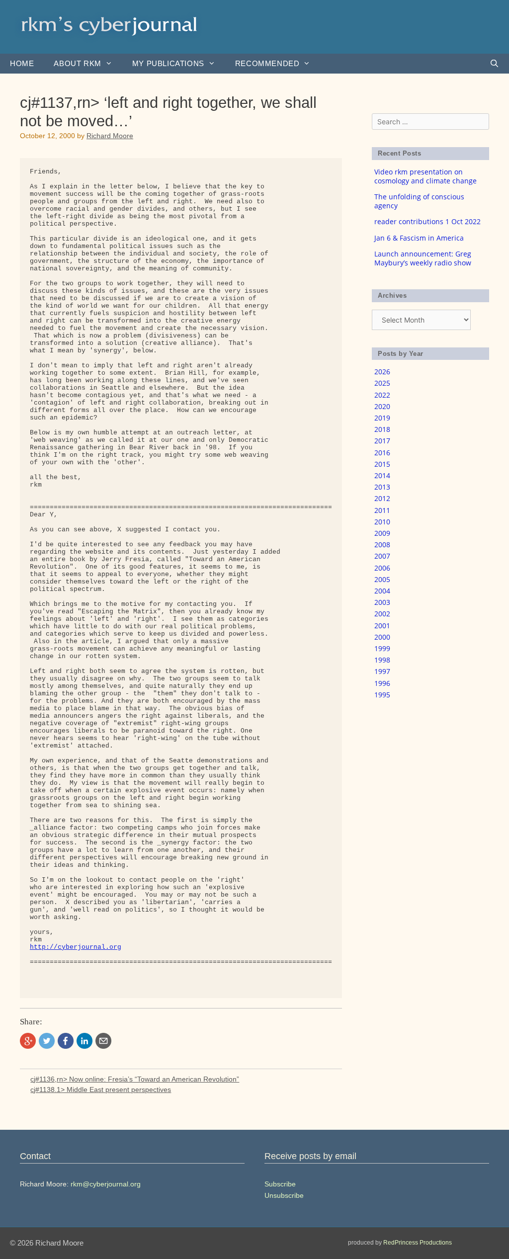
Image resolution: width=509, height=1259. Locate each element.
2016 (382, 452)
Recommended (267, 63)
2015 (382, 464)
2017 (382, 440)
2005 (382, 579)
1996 (382, 683)
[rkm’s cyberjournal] (109, 26)
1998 (382, 660)
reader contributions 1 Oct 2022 (427, 221)
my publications (168, 63)
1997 (382, 671)
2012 (382, 498)
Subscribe (280, 1184)
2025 (382, 383)
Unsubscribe (284, 1195)
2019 (382, 417)
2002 (382, 613)
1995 (382, 694)
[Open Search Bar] (494, 64)
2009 (382, 533)
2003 (382, 602)
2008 (382, 544)
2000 (382, 637)
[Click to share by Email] (103, 1041)
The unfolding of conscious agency (419, 201)
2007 (382, 556)
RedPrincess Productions (417, 1242)
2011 (382, 510)
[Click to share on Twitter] (47, 1041)
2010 (382, 521)
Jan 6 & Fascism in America (419, 238)
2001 (382, 625)
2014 (382, 475)
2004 (382, 590)
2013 (382, 487)
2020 (382, 406)
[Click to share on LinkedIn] (84, 1041)
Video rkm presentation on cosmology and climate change (425, 176)
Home (22, 63)
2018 (382, 429)
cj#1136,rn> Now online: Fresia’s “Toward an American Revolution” (134, 1079)
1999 (382, 648)
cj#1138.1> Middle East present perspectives (100, 1089)
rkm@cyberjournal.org (106, 1184)
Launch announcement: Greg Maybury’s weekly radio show (422, 258)
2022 (382, 395)
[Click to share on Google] (28, 1041)
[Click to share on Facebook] (66, 1041)
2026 (382, 371)
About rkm (77, 63)
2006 (382, 568)
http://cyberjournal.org (75, 947)
